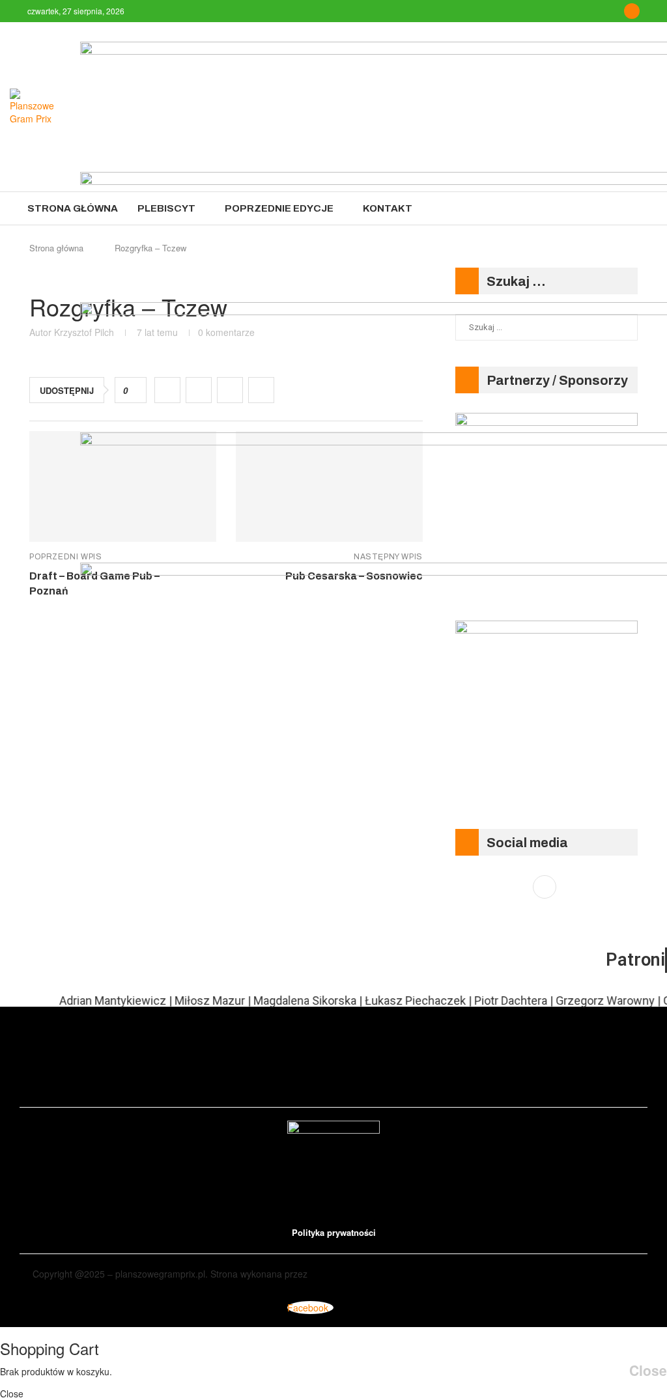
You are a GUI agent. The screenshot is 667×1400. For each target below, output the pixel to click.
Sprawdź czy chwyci (74, 1287)
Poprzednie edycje (279, 208)
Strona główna (72, 208)
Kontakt (387, 208)
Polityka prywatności (334, 1232)
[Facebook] (632, 11)
